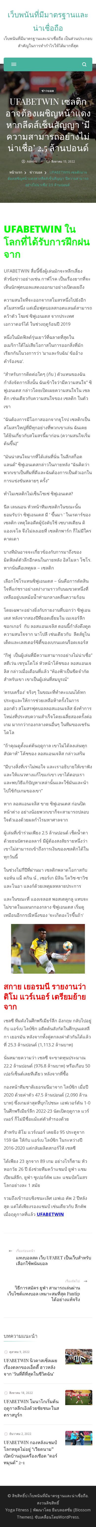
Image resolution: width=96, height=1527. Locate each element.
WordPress (68, 1517)
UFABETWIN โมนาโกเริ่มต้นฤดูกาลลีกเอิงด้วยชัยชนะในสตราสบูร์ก (31, 1408)
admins (32, 161)
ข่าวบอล (48, 91)
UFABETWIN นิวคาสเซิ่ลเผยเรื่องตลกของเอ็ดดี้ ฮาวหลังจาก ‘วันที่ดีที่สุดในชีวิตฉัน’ (30, 1367)
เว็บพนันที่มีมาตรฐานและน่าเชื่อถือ (58, 1495)
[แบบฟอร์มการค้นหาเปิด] (84, 64)
